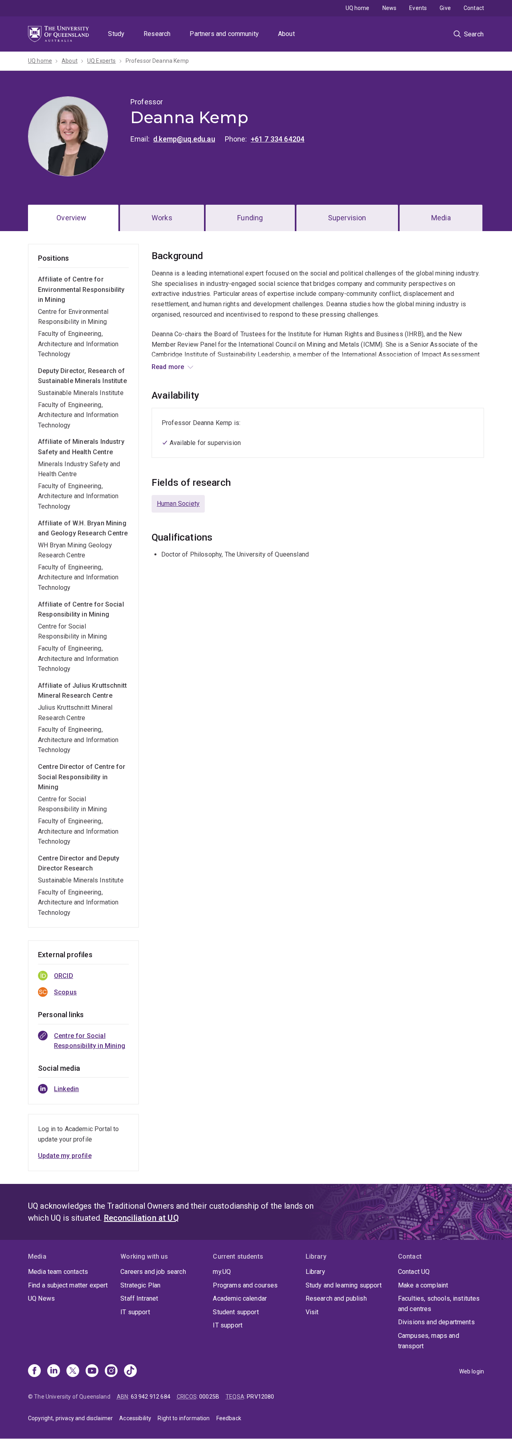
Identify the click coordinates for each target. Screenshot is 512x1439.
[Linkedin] (53, 1371)
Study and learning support (344, 1285)
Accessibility (135, 1418)
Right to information (184, 1418)
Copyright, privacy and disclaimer (70, 1418)
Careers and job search (153, 1271)
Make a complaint (423, 1285)
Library (315, 1271)
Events (418, 8)
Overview (71, 218)
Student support (235, 1312)
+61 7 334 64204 (277, 139)
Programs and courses (245, 1285)
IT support (135, 1312)
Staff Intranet (139, 1298)
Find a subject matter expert (68, 1285)
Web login (471, 1371)
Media (441, 218)
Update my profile (65, 1156)
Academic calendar (240, 1298)
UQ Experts (101, 61)
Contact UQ (414, 1271)
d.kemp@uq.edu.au (184, 139)
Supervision (347, 218)
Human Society (178, 503)
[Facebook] (34, 1371)
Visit (312, 1312)
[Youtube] (92, 1371)
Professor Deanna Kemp (157, 61)
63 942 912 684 (150, 1396)
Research (157, 34)
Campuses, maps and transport (428, 1341)
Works (162, 218)
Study (116, 34)
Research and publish (336, 1298)
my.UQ (222, 1271)
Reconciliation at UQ (141, 1218)
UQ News (41, 1298)
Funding (250, 218)
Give (445, 8)
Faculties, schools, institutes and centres (439, 1304)
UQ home (358, 8)
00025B (209, 1396)
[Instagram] (111, 1371)
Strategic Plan (140, 1285)
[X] (72, 1371)
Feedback (228, 1418)
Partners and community (224, 34)
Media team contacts (58, 1271)
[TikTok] (130, 1371)
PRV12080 (260, 1396)
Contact (474, 8)
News (389, 8)
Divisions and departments (436, 1322)
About (286, 34)
